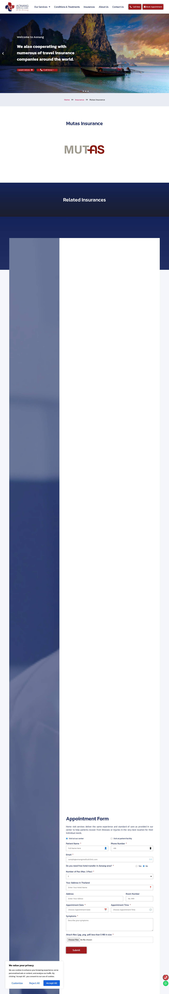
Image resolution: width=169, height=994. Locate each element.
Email (69, 854)
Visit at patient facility (122, 838)
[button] (3, 53)
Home (67, 99)
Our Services (40, 7)
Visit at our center (76, 838)
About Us (103, 7)
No (147, 866)
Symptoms (71, 916)
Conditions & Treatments (67, 7)
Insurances (89, 7)
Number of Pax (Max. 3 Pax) (79, 871)
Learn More (24, 70)
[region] (34, 975)
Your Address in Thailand (78, 882)
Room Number (133, 893)
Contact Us (118, 7)
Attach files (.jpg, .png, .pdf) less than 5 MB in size (89, 934)
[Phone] (165, 977)
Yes (140, 866)
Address (70, 893)
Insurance (79, 99)
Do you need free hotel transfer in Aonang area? (89, 865)
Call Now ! (49, 70)
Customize (17, 983)
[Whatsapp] (165, 983)
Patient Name (73, 843)
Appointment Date (75, 905)
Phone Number (118, 843)
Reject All (34, 983)
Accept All (51, 983)
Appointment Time (120, 905)
